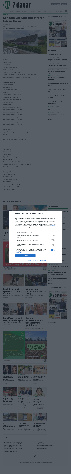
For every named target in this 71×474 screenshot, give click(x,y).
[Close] (59, 213)
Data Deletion (28, 260)
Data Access (35, 260)
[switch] (52, 235)
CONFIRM (25, 255)
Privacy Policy (43, 260)
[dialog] (35, 237)
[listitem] (35, 232)
